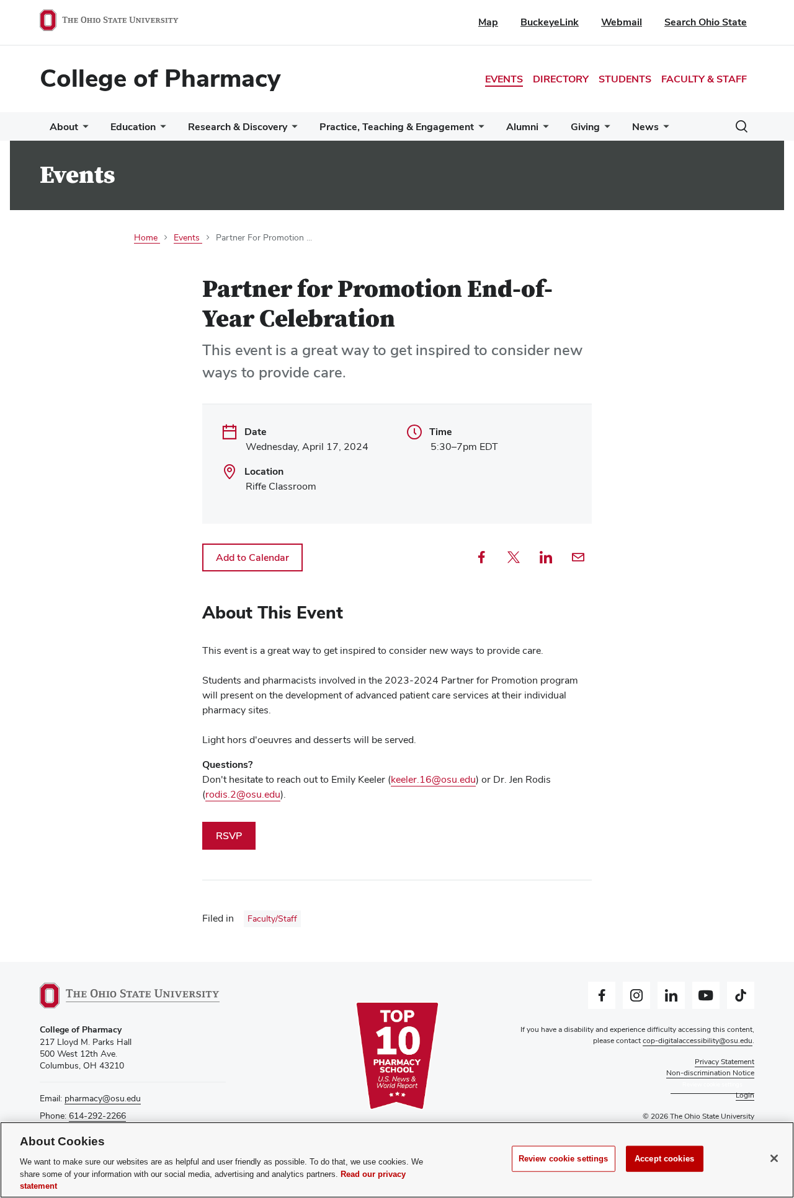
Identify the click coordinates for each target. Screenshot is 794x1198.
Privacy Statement (724, 1062)
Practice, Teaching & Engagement (396, 126)
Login (745, 1095)
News (645, 126)
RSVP (229, 835)
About (64, 126)
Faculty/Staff (272, 918)
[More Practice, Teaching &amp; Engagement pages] (479, 130)
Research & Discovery (237, 126)
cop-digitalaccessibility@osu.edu (697, 1041)
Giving (585, 126)
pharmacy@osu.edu (103, 1098)
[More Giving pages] (605, 130)
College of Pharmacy (160, 78)
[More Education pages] (161, 130)
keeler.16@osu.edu (433, 779)
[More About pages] (83, 130)
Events (504, 79)
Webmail (621, 22)
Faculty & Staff (704, 79)
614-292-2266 (97, 1115)
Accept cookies (664, 1158)
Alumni (522, 126)
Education (133, 126)
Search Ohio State (705, 22)
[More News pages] (664, 130)
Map (488, 22)
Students (625, 79)
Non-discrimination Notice (710, 1073)
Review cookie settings (564, 1158)
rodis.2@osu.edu (242, 794)
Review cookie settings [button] (712, 1084)
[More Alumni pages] (543, 130)
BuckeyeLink (549, 22)
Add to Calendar (252, 557)
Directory (561, 79)
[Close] (774, 1158)
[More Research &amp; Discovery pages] (292, 130)
